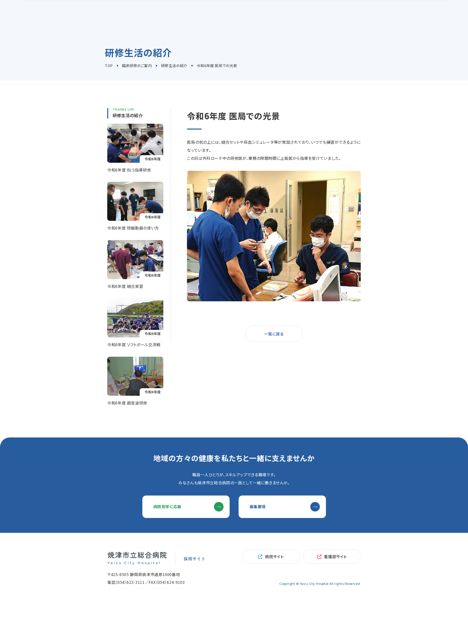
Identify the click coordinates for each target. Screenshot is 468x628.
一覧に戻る (273, 334)
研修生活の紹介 (174, 65)
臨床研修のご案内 (137, 65)
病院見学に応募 (167, 506)
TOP (109, 65)
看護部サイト (335, 556)
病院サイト (274, 556)
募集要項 (258, 506)
